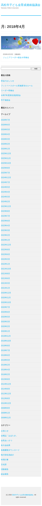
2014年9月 (5, 389)
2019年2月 (5, 365)
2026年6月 (5, 125)
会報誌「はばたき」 (9, 436)
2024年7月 (5, 182)
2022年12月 (6, 245)
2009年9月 (5, 408)
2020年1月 (5, 331)
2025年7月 (5, 173)
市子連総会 (5, 100)
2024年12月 (6, 178)
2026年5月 (5, 129)
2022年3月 (5, 259)
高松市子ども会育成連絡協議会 (20, 4)
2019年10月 (6, 341)
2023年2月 (5, 235)
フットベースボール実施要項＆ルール (17, 86)
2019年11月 (6, 336)
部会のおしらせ (7, 81)
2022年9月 (5, 250)
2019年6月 (5, 355)
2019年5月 (5, 360)
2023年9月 (5, 211)
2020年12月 (6, 293)
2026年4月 (5, 134)
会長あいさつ (6, 440)
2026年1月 (5, 149)
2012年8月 (5, 398)
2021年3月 (5, 283)
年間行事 (4, 460)
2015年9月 (5, 379)
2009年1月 (5, 413)
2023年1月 (5, 240)
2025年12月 (6, 153)
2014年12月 (6, 384)
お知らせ (4, 431)
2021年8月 (5, 274)
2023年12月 (6, 206)
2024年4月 (5, 192)
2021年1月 (5, 288)
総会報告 (4, 474)
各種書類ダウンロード (10, 450)
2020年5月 (5, 317)
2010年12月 (6, 403)
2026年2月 (5, 144)
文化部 (4, 464)
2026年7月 (5, 120)
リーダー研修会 (7, 90)
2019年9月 (5, 346)
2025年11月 (6, 158)
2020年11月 (6, 298)
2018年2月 (5, 374)
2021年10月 (6, 269)
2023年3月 (5, 230)
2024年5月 (5, 187)
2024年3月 (5, 197)
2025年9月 (5, 168)
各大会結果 (5, 445)
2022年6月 (5, 254)
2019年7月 (5, 350)
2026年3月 (5, 139)
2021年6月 (5, 278)
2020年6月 (5, 312)
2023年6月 (5, 221)
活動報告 (4, 469)
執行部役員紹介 (7, 455)
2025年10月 (6, 163)
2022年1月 (5, 264)
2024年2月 (5, 202)
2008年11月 (6, 418)
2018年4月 (5, 370)
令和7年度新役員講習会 (11, 95)
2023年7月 (5, 216)
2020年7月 (5, 307)
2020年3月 (5, 322)
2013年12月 (6, 394)
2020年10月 (6, 302)
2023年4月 (5, 226)
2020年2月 (5, 326)
